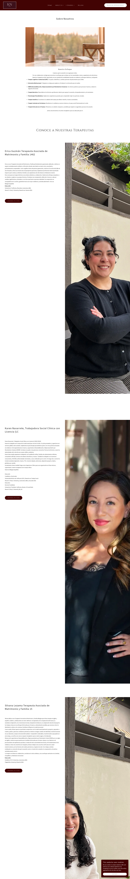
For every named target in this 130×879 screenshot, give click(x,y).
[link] (9, 5)
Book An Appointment (115, 5)
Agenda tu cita (14, 201)
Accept (114, 874)
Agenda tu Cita (14, 770)
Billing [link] (81, 5)
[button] (59, 5)
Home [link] (50, 5)
